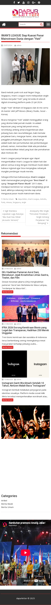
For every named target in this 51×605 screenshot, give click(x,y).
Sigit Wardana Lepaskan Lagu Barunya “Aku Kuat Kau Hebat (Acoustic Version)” (12, 215)
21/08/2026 (8, 324)
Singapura (17, 202)
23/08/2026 (8, 268)
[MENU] (48, 24)
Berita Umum (8, 199)
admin (18, 45)
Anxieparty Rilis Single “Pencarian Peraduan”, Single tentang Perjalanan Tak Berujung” (39, 217)
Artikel (4, 500)
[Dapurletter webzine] (3, 24)
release (9, 202)
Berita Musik (7, 503)
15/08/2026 (8, 379)
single (24, 202)
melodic (43, 199)
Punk (3, 202)
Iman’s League (33, 199)
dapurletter (22, 199)
